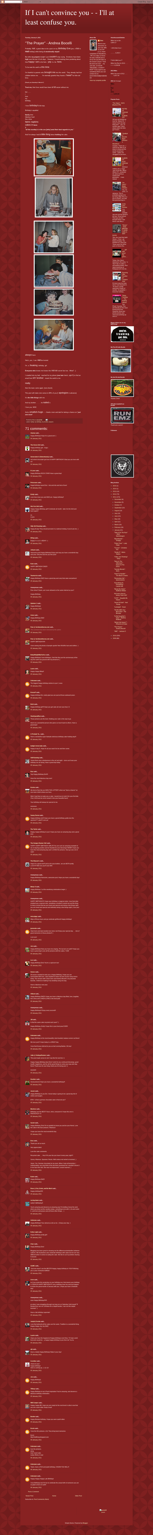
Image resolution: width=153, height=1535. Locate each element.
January (117, 530)
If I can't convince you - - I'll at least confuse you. (69, 16)
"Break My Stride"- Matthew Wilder (120, 590)
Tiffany (32, 1389)
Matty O (33, 887)
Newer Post (29, 1496)
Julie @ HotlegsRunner (38, 1055)
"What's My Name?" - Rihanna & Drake (121, 623)
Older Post (78, 1496)
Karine (32, 787)
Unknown (33, 680)
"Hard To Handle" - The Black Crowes (121, 574)
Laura (32, 669)
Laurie (32, 1335)
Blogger (85, 1523)
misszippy (33, 916)
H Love (32, 470)
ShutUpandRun (35, 716)
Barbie (32, 1416)
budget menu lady (36, 746)
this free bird (34, 506)
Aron (32, 1280)
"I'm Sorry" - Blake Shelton (124, 185)
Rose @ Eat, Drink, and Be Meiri (41, 1188)
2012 (115, 494)
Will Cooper (34, 1403)
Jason (32, 1091)
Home (54, 1496)
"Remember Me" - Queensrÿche (120, 579)
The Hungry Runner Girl (38, 843)
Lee (31, 960)
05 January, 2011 (36, 520)
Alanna (32, 433)
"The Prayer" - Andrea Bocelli (120, 627)
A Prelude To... (35, 734)
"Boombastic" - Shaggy (119, 539)
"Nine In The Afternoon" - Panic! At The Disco (119, 564)
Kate (32, 564)
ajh (31, 1349)
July (116, 513)
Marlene (33, 1109)
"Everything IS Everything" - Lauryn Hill (119, 584)
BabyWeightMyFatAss (38, 655)
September (118, 508)
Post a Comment (33, 1492)
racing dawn (34, 1200)
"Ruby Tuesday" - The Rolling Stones (125, 299)
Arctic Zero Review (124, 205)
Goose (32, 972)
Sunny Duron (34, 815)
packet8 (103, 1512)
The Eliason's (35, 861)
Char (32, 1244)
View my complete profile (98, 80)
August (117, 510)
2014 (115, 489)
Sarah (32, 1123)
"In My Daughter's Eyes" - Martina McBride (120, 617)
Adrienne (33, 1220)
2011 (115, 497)
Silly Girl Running (36, 526)
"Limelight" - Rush (120, 607)
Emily (32, 494)
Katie (32, 1177)
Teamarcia (34, 575)
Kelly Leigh (34, 1232)
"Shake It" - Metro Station (119, 553)
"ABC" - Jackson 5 (120, 631)
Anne (32, 615)
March (117, 524)
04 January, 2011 (36, 438)
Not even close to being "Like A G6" (120, 594)
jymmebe (33, 928)
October (117, 505)
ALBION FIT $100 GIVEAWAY (125, 161)
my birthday (38, 422)
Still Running (34, 758)
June (116, 516)
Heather (33, 1079)
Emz (31, 1141)
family (32, 422)
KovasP (33, 692)
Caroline (33, 1361)
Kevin (32, 1428)
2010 (115, 635)
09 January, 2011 (36, 1487)
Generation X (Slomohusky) (39, 457)
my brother (45, 422)
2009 (115, 638)
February (118, 527)
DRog (32, 538)
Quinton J (33, 603)
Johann (33, 550)
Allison (32, 994)
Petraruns (33, 482)
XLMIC (32, 1266)
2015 (115, 486)
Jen (31, 946)
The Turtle (33, 829)
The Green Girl (35, 445)
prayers (51, 422)
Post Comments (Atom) (41, 1499)
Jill (31, 1019)
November (118, 502)
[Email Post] (46, 420)
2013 (115, 491)
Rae (31, 771)
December (118, 499)
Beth (32, 704)
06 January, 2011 (36, 1440)
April (116, 522)
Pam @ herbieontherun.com (39, 627)
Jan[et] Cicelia (35, 1321)
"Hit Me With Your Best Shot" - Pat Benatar (120, 611)
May (116, 519)
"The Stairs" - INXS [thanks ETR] (118, 104)
